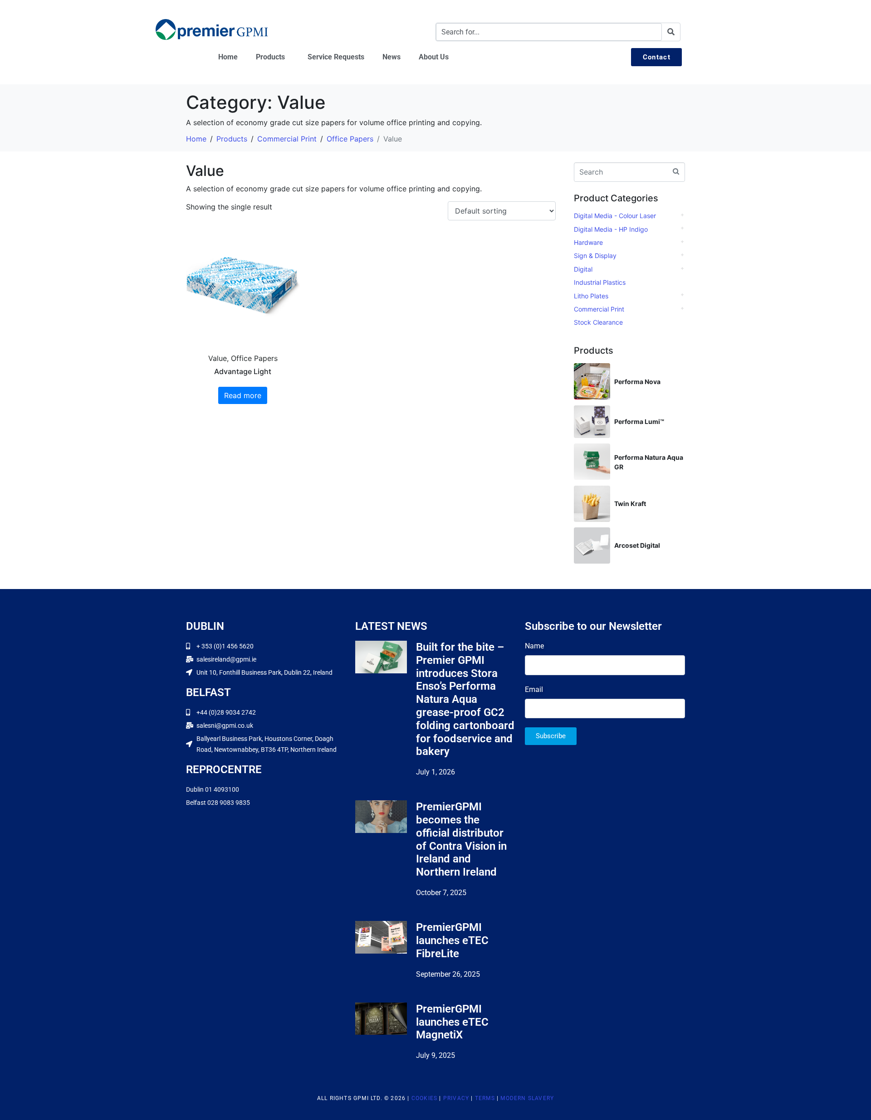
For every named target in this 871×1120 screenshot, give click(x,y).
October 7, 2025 (441, 892)
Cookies (424, 1098)
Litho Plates (591, 296)
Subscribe (551, 736)
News (391, 57)
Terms (485, 1098)
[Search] (671, 32)
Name (534, 646)
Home (228, 57)
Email (534, 689)
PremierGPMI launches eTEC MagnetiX (452, 1022)
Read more (242, 395)
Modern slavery (527, 1098)
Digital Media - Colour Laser (615, 215)
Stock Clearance (598, 322)
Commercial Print (599, 309)
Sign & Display (595, 255)
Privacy (456, 1098)
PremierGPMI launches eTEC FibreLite (452, 940)
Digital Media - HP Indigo (611, 229)
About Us (434, 57)
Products (270, 57)
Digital (583, 269)
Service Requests (336, 57)
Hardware (588, 242)
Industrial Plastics (600, 282)
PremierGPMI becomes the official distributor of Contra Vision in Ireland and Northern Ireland (461, 839)
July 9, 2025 (435, 1055)
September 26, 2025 (448, 974)
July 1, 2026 (435, 772)
